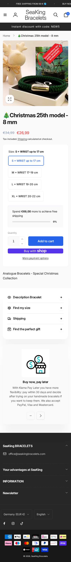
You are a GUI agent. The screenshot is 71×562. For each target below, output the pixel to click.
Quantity (12, 233)
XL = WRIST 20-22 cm (26, 196)
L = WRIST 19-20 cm (25, 184)
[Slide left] (31, 416)
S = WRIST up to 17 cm (26, 160)
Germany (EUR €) (14, 514)
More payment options (35, 258)
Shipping (22, 139)
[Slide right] (40, 416)
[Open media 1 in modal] (35, 73)
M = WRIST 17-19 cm (25, 172)
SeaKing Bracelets (39, 556)
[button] (5, 15)
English (41, 514)
